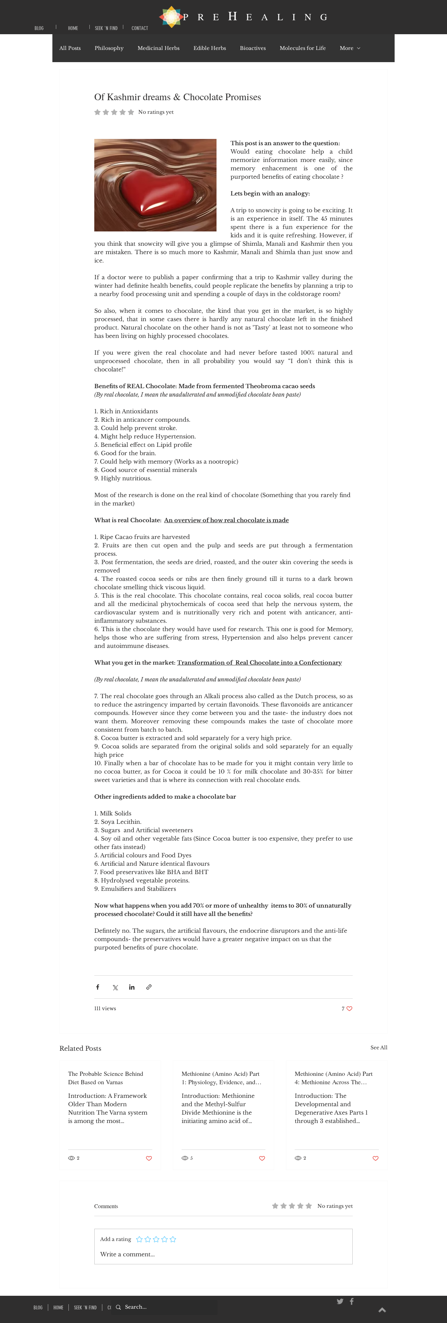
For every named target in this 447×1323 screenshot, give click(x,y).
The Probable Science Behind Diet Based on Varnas (105, 1077)
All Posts (70, 48)
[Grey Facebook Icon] (351, 1301)
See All (379, 1047)
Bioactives (253, 48)
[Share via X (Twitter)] (114, 987)
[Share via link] (149, 987)
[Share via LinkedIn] (132, 987)
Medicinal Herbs (158, 48)
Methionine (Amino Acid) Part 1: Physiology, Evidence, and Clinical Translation (220, 1077)
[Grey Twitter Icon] (340, 1301)
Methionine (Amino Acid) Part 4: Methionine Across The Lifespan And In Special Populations (334, 1077)
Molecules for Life (303, 48)
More (346, 48)
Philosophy (109, 48)
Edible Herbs (209, 48)
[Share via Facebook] (97, 987)
